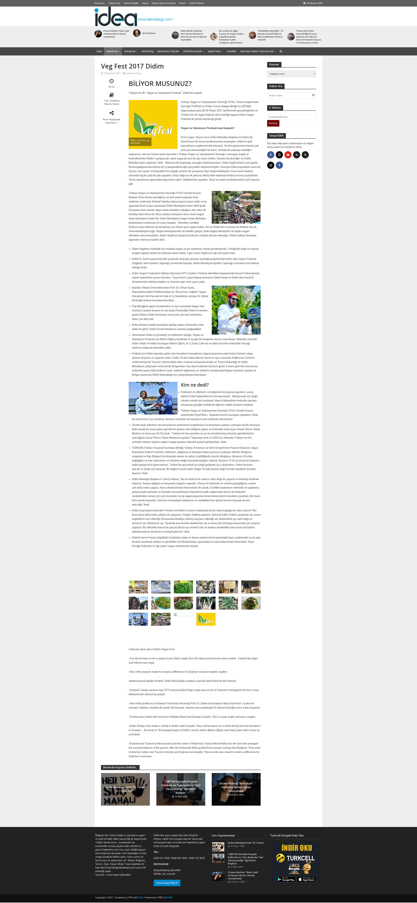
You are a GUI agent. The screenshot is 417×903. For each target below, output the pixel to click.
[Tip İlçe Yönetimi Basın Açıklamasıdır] (291, 33)
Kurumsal (98, 3)
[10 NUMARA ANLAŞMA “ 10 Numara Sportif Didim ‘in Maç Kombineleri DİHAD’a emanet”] (213, 35)
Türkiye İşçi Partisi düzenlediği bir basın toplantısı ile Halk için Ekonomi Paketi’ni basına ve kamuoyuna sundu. (270, 36)
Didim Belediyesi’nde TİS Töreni (125, 787)
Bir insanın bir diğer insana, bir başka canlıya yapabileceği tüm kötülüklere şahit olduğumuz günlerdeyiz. (193, 36)
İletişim (182, 3)
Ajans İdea (214, 51)
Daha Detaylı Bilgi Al (167, 882)
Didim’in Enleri (192, 51)
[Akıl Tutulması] (98, 33)
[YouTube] (288, 154)
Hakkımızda (114, 3)
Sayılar (145, 3)
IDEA (99, 51)
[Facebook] (270, 154)
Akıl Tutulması (110, 33)
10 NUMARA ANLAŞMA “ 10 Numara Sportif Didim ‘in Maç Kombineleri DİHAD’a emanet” (231, 35)
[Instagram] (279, 154)
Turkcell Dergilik (131, 3)
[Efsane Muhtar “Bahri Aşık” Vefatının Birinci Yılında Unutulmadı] (218, 876)
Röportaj (147, 51)
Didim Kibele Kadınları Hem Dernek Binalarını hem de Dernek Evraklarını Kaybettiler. (155, 35)
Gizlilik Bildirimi (196, 3)
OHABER (231, 51)
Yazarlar (129, 51)
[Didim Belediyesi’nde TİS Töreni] (218, 846)
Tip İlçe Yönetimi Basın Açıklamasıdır (307, 33)
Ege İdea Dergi (133, 73)
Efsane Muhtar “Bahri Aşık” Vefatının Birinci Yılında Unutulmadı (236, 787)
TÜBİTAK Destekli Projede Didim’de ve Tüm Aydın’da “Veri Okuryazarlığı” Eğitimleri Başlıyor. (180, 787)
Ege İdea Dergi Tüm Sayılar (256, 51)
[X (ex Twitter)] (296, 154)
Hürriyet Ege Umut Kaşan (164, 3)
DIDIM (169, 897)
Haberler (112, 51)
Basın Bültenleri (168, 51)
